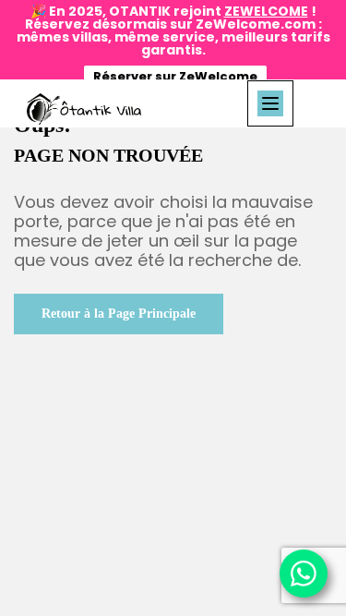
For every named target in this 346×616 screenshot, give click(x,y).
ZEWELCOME (266, 11)
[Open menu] (270, 103)
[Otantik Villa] (84, 108)
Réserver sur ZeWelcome (175, 76)
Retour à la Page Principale (119, 313)
